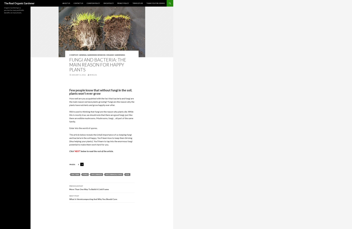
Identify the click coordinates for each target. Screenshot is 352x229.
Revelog (93, 75)
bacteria (75, 174)
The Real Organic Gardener (19, 3)
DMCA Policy (109, 3)
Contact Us (78, 3)
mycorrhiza (97, 174)
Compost (73, 55)
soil (127, 174)
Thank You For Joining (155, 3)
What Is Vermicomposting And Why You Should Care (93, 197)
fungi (85, 174)
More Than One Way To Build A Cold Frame (89, 187)
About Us (66, 3)
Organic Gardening (115, 55)
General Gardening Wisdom (92, 55)
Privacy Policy (123, 3)
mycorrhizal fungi (114, 174)
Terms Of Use (138, 3)
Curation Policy (93, 3)
